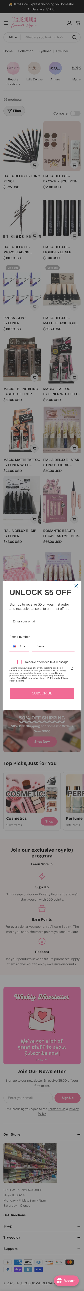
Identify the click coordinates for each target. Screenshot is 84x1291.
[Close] (76, 586)
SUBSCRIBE (42, 693)
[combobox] (19, 646)
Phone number (19, 636)
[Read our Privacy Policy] (72, 668)
